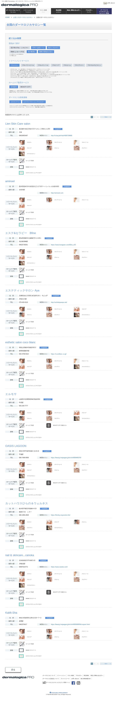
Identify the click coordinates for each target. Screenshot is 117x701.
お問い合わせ (75, 678)
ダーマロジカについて (49, 675)
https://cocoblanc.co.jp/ (58, 354)
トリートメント (61, 675)
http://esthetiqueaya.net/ (59, 302)
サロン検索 (71, 675)
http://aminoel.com (57, 193)
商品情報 (86, 675)
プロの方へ (79, 675)
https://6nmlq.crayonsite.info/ (60, 515)
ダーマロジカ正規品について (51, 678)
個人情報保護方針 (86, 678)
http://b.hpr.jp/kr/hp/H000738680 (61, 135)
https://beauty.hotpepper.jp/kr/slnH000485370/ (66, 457)
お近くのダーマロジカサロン (23, 17)
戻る (13, 670)
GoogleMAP (58, 129)
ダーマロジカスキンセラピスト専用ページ (58, 682)
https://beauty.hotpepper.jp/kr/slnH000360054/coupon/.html (70, 624)
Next (106, 117)
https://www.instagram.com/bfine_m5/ (63, 245)
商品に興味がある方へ (97, 675)
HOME (7, 17)
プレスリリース (65, 678)
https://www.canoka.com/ (59, 567)
